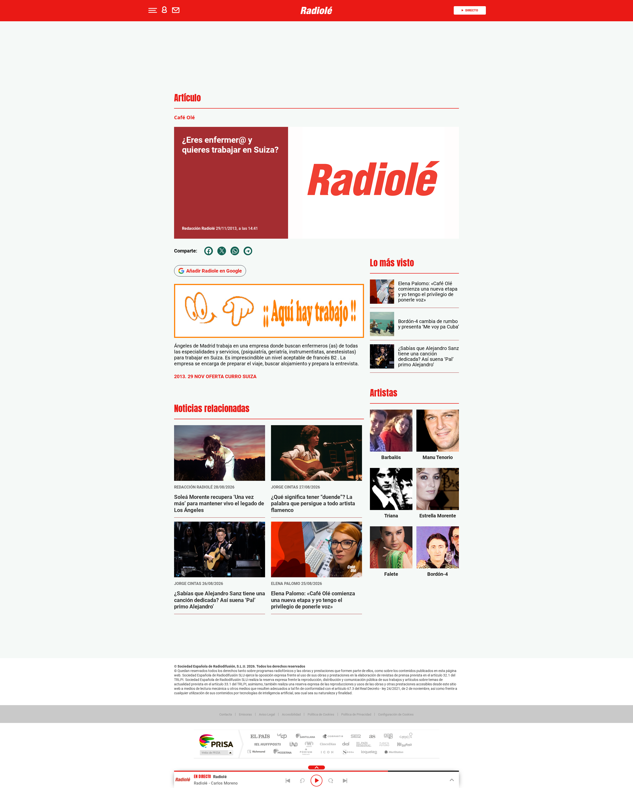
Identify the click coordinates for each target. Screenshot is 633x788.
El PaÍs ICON (327, 751)
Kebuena (400, 744)
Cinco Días (327, 744)
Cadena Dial (346, 744)
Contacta (225, 714)
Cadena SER (354, 737)
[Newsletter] (177, 10)
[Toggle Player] (451, 780)
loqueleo (369, 751)
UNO (294, 744)
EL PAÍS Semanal (364, 744)
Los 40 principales (283, 737)
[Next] (345, 781)
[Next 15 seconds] (331, 781)
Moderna (281, 751)
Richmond (257, 751)
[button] (152, 10)
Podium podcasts (306, 751)
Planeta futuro (382, 744)
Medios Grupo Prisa (216, 753)
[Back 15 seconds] (302, 781)
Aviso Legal (267, 714)
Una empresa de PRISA (216, 741)
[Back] (288, 781)
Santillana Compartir (333, 737)
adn (386, 737)
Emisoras (245, 714)
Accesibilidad (291, 714)
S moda (347, 751)
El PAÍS (260, 737)
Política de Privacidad (356, 714)
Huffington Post (266, 744)
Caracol (404, 737)
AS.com (370, 737)
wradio (308, 744)
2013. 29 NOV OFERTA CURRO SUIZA (215, 376)
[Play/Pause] (316, 781)
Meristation (393, 751)
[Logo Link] (316, 10)
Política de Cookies (321, 714)
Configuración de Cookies (396, 714)
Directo (471, 10)
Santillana (306, 737)
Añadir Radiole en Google (214, 271)
